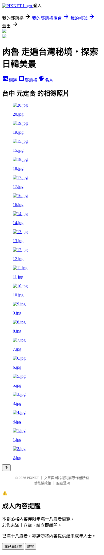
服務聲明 (63, 483)
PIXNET (33, 478)
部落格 (31, 80)
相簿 (13, 80)
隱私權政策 (42, 483)
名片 (49, 80)
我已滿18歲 (13, 547)
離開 (30, 547)
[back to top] (6, 467)
